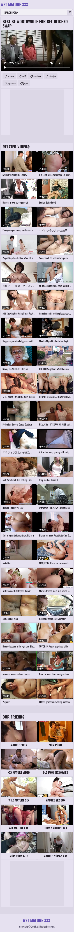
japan (25, 83)
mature (11, 76)
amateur (37, 76)
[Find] (69, 12)
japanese (12, 83)
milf (24, 76)
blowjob (52, 76)
